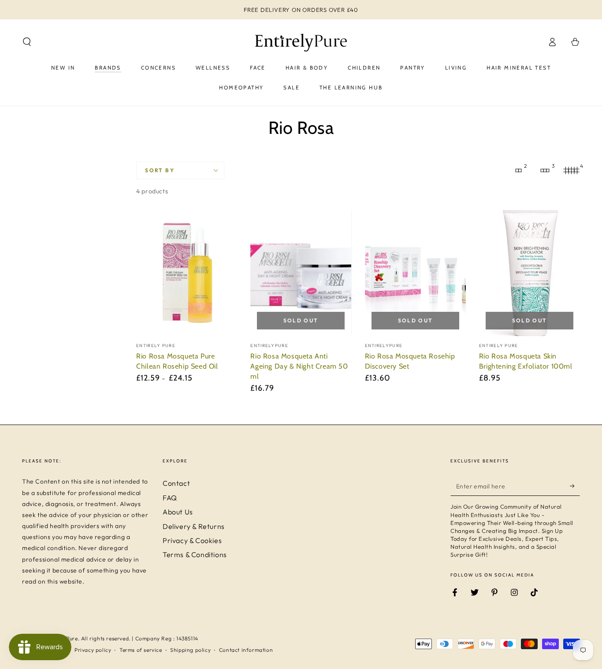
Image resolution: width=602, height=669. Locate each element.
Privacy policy (92, 650)
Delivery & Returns (194, 526)
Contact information (246, 650)
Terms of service (140, 650)
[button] (26, 42)
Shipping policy (190, 650)
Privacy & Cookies (192, 540)
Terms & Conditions (195, 554)
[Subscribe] (575, 485)
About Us (178, 511)
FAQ (170, 497)
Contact (176, 483)
